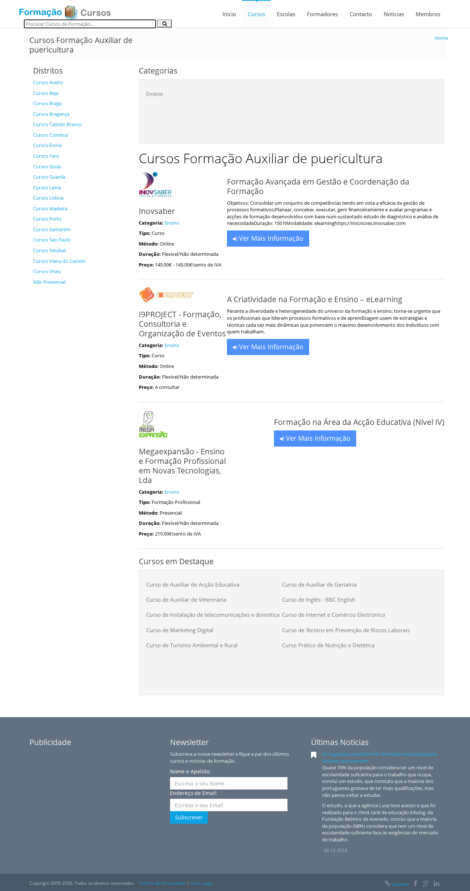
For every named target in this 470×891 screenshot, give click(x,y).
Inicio (229, 14)
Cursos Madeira (50, 208)
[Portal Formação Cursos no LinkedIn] (436, 884)
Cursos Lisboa (48, 197)
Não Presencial (49, 282)
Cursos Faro (46, 156)
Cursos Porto (47, 218)
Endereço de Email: (193, 793)
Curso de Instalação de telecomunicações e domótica (212, 614)
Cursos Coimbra (50, 135)
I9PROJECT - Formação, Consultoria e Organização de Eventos (182, 324)
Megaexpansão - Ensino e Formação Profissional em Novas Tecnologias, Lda (182, 465)
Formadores (322, 14)
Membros (428, 14)
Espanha (400, 884)
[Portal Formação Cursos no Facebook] (415, 884)
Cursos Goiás (47, 166)
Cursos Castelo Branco (57, 124)
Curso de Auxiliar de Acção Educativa (192, 584)
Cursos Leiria (47, 187)
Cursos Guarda (49, 176)
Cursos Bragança (51, 114)
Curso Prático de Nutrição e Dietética (328, 645)
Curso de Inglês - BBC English (318, 599)
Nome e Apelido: (190, 771)
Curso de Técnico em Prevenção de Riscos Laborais (346, 630)
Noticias (394, 14)
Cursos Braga (47, 103)
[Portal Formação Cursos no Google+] (426, 884)
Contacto (361, 14)
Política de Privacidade (162, 883)
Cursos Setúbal (49, 250)
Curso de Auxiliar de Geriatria (319, 584)
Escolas (286, 14)
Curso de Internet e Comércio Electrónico (333, 614)
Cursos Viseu (47, 271)
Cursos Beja (45, 93)
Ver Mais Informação (270, 238)
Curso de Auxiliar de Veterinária (186, 599)
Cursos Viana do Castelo (59, 261)
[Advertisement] (80, 399)
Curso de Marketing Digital (179, 630)
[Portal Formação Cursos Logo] (65, 10)
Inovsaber (157, 211)
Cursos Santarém (51, 229)
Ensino (154, 93)
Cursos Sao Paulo (52, 239)
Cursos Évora (47, 145)
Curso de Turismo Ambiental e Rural (192, 645)
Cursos (256, 14)
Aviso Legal (201, 883)
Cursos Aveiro (48, 82)
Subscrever (189, 817)
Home (441, 38)
